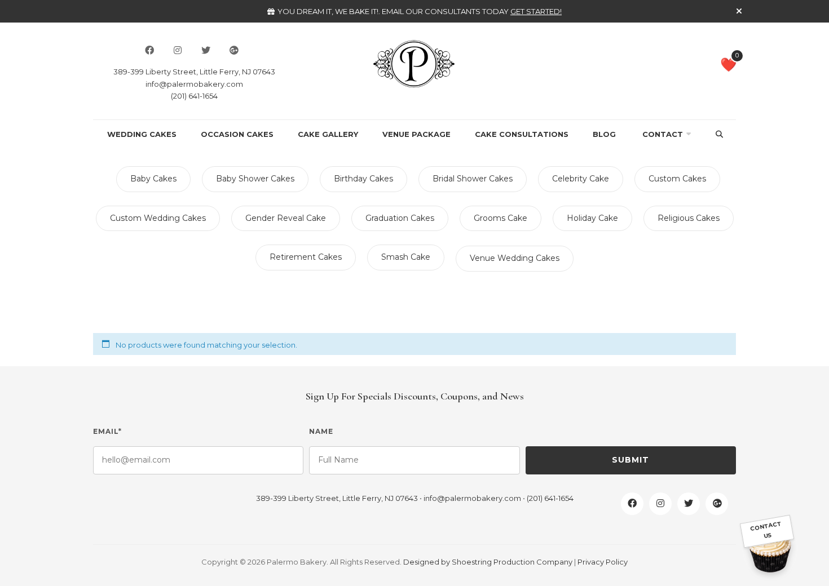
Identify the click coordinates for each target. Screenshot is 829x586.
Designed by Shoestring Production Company (487, 561)
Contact (662, 134)
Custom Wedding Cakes (158, 218)
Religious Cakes (689, 218)
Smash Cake (405, 257)
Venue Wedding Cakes (514, 258)
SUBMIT (630, 460)
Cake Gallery (328, 134)
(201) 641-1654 (194, 95)
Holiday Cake (592, 218)
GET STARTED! (536, 11)
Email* (107, 431)
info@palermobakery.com (194, 83)
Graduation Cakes (399, 218)
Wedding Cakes (142, 134)
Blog (604, 134)
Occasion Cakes (237, 134)
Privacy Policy (602, 561)
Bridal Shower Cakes (473, 179)
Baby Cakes (153, 179)
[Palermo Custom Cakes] (414, 63)
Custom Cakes (677, 179)
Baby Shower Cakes (255, 179)
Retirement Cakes (306, 257)
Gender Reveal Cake (285, 218)
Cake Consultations (521, 134)
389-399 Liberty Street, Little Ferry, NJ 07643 (194, 71)
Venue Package (416, 134)
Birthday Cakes (363, 179)
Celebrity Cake (580, 179)
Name (321, 431)
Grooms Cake (500, 218)
